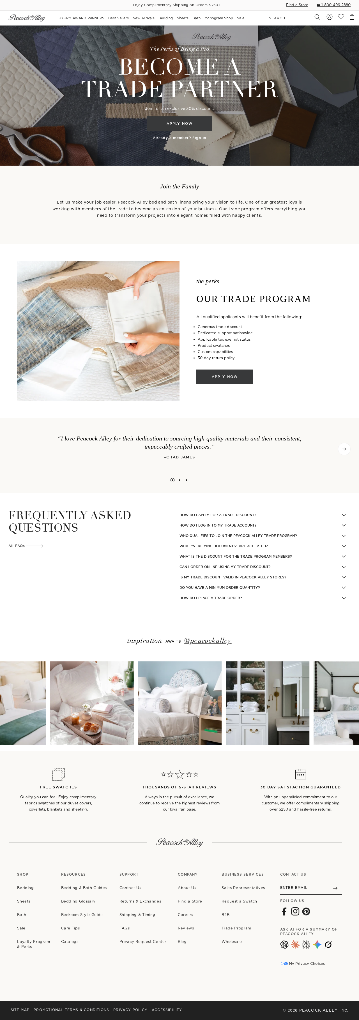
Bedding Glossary (78, 901)
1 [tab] (173, 480)
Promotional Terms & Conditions (71, 1010)
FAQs (124, 928)
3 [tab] (187, 480)
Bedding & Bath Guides (84, 888)
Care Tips (70, 928)
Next (344, 449)
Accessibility (167, 1010)
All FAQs (16, 546)
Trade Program (236, 928)
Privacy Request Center (142, 942)
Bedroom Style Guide (82, 915)
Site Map (20, 1010)
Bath (21, 915)
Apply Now (180, 123)
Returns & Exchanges (140, 901)
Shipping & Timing (137, 915)
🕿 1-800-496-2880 (334, 5)
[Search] (314, 17)
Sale (21, 928)
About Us (187, 888)
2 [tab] (180, 480)
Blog (182, 942)
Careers (185, 915)
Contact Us (130, 888)
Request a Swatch (239, 901)
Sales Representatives (243, 888)
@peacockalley (208, 641)
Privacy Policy (130, 1010)
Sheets (23, 901)
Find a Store (297, 5)
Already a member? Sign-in (179, 138)
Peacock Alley (318, 1010)
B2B (225, 915)
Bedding (25, 888)
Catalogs (70, 942)
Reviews (186, 928)
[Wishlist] (341, 18)
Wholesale (232, 942)
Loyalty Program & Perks (33, 944)
